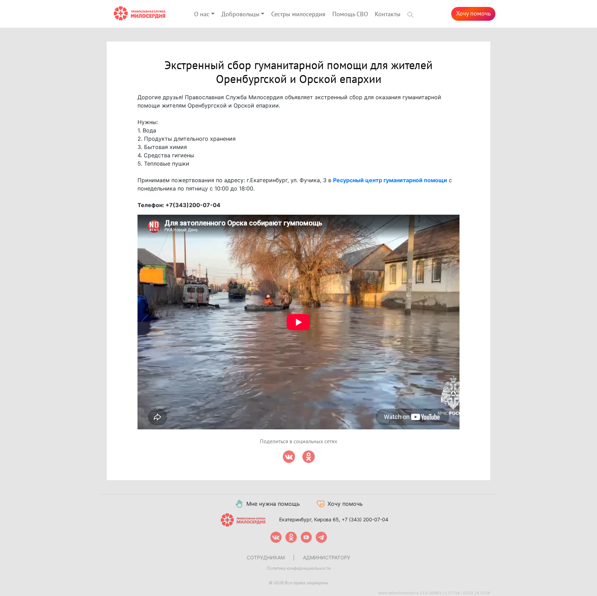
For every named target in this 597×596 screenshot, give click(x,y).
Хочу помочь (473, 13)
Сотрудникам (266, 557)
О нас (201, 14)
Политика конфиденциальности (299, 568)
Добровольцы (240, 14)
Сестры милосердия (298, 14)
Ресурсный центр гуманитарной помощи (390, 180)
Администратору (326, 557)
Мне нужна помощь (273, 503)
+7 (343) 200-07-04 (365, 519)
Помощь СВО (350, 14)
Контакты (387, 14)
